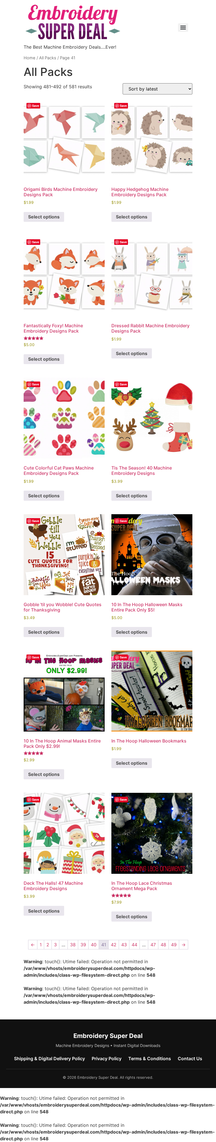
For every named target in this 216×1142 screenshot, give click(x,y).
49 (174, 944)
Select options (44, 217)
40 (93, 944)
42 (113, 944)
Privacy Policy (107, 1058)
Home (29, 57)
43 (124, 944)
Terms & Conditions (149, 1058)
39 (83, 944)
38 (73, 944)
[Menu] (183, 27)
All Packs (47, 57)
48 (163, 944)
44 (134, 944)
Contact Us (190, 1058)
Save (35, 105)
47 (153, 944)
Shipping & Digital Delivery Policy (49, 1058)
